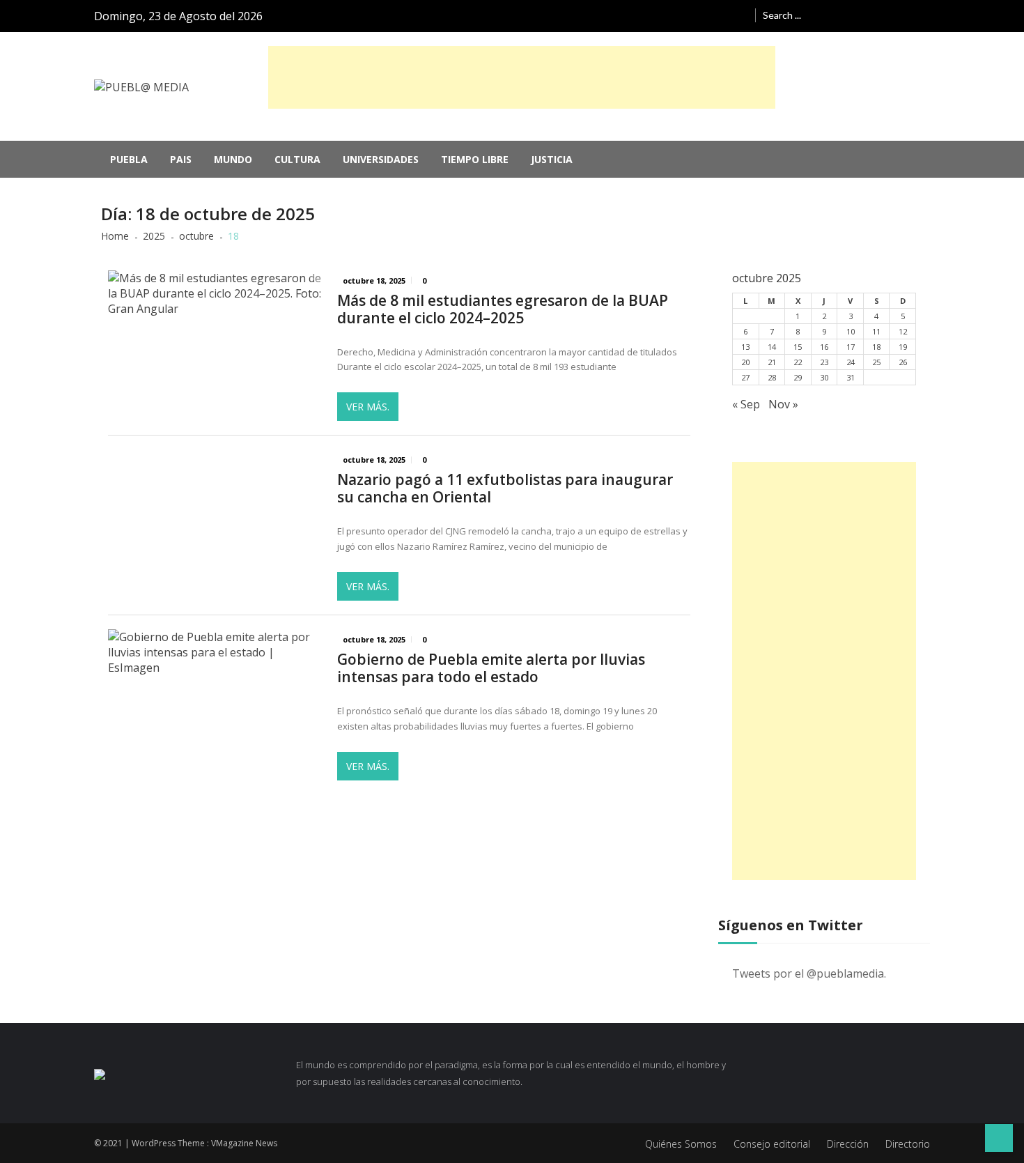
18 (876, 346)
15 (797, 346)
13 (745, 346)
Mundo (233, 159)
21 (772, 362)
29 (797, 377)
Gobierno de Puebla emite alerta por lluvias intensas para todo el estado (491, 668)
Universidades (381, 159)
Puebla (129, 159)
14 (772, 346)
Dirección (848, 1143)
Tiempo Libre (475, 159)
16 (824, 346)
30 (824, 377)
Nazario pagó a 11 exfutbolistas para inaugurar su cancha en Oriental (505, 488)
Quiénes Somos (681, 1143)
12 (903, 331)
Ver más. (367, 406)
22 (797, 362)
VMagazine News (244, 1143)
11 (876, 331)
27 (745, 377)
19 (903, 346)
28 (772, 377)
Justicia (552, 159)
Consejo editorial (772, 1143)
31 (850, 377)
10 (850, 331)
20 (745, 362)
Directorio (907, 1143)
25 (876, 362)
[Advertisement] (521, 77)
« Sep (746, 404)
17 (850, 346)
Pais (181, 159)
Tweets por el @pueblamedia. (809, 973)
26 (903, 362)
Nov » (783, 404)
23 (824, 362)
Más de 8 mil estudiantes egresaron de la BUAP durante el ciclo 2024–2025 (502, 309)
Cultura (297, 159)
